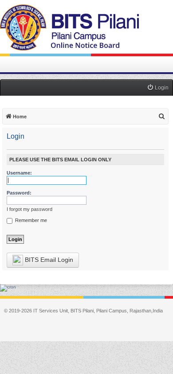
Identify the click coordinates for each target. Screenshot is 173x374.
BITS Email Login (48, 259)
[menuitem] (158, 88)
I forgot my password (29, 209)
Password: (19, 192)
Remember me (30, 220)
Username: (19, 172)
